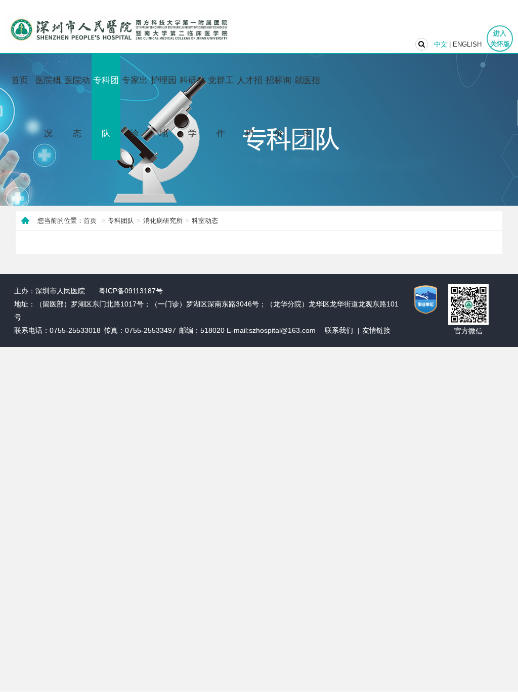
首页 (19, 80)
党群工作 (221, 106)
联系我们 (339, 330)
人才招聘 (250, 106)
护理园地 (164, 106)
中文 (440, 44)
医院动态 (77, 106)
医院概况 (48, 106)
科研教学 (192, 106)
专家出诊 (135, 106)
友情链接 (376, 330)
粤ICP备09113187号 (131, 291)
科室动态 (205, 220)
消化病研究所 (163, 220)
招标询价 (278, 106)
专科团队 (106, 106)
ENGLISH (467, 44)
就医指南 (307, 106)
